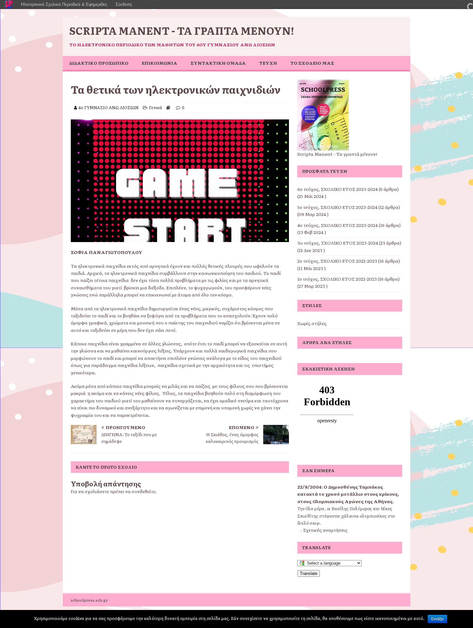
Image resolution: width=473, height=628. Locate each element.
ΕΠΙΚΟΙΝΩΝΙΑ (159, 63)
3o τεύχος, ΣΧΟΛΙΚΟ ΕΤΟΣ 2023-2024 (337, 242)
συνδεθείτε (143, 491)
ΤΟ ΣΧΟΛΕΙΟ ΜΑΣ (312, 63)
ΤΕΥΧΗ (268, 63)
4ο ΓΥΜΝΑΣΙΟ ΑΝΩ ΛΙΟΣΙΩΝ (109, 107)
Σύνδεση (124, 4)
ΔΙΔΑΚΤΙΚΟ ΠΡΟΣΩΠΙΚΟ (98, 63)
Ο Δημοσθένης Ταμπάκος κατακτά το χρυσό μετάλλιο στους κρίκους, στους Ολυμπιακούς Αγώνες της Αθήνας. (348, 493)
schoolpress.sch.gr (89, 600)
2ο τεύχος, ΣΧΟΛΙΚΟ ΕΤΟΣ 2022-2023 (337, 261)
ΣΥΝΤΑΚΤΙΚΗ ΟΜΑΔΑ (218, 63)
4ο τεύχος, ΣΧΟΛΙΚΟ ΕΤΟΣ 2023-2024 (337, 225)
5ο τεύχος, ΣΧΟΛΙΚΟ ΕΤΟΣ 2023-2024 (337, 207)
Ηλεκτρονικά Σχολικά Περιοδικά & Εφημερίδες (64, 4)
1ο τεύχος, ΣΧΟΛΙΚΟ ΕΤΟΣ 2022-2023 (337, 279)
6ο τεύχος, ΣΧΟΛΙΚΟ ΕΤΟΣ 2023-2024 (337, 189)
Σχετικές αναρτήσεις (325, 530)
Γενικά (155, 107)
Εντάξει (437, 619)
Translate (308, 573)
